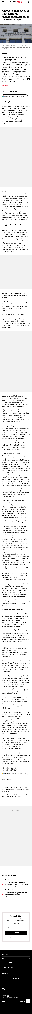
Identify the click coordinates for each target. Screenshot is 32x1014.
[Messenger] (11, 91)
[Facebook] (3, 91)
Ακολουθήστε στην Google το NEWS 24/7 (13, 787)
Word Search (17, 796)
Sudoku (4, 796)
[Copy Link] (15, 91)
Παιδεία (4, 8)
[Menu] (3, 2)
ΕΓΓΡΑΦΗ (16, 978)
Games (9, 794)
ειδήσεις (17, 789)
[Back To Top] (28, 1001)
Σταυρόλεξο (24, 794)
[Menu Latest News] (29, 2)
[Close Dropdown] (29, 954)
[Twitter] (7, 91)
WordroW (9, 796)
